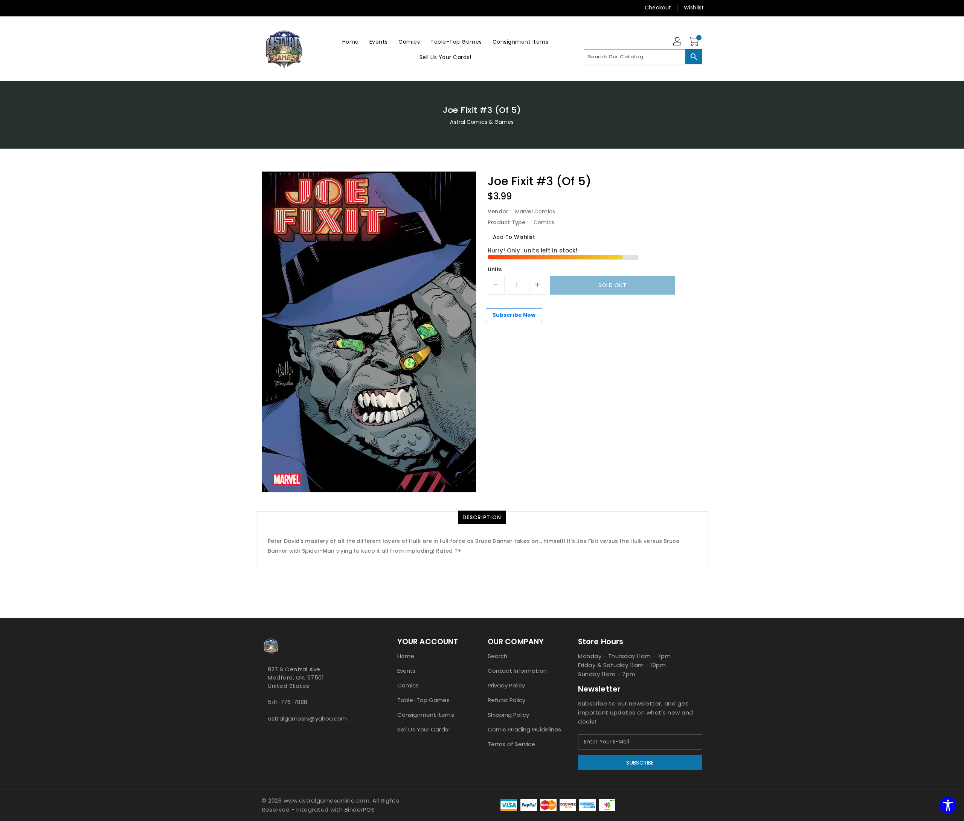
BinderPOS (360, 809)
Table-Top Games (423, 700)
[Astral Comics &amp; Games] (284, 49)
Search (498, 656)
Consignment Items (425, 715)
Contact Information (517, 671)
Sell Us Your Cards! (423, 729)
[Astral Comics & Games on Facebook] (264, 735)
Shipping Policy (508, 715)
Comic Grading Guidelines (524, 729)
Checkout (658, 7)
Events (406, 671)
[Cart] (694, 41)
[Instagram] (265, 7)
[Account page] (677, 41)
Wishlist (694, 7)
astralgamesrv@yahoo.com (307, 718)
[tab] (482, 517)
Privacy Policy (506, 685)
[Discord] (279, 7)
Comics (408, 685)
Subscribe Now (514, 315)
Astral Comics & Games (482, 122)
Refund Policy (506, 700)
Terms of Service (511, 744)
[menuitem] (350, 41)
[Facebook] (251, 7)
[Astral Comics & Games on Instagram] (270, 735)
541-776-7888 (287, 702)
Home (405, 656)
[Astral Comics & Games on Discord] (276, 735)
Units (495, 269)
